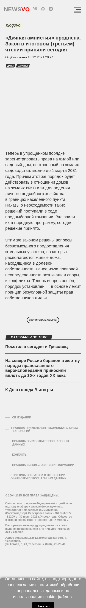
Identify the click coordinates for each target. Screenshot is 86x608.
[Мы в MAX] (43, 8)
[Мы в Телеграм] (50, 8)
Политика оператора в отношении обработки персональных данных (39, 477)
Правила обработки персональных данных (40, 443)
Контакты (19, 454)
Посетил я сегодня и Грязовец (36, 346)
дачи (10, 65)
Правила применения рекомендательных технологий (44, 429)
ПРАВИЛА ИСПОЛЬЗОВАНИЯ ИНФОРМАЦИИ (43, 465)
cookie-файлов (57, 596)
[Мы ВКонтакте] (35, 8)
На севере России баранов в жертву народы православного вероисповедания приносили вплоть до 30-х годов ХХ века (42, 368)
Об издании (21, 417)
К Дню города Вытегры (29, 389)
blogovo (13, 25)
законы (23, 65)
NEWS (17, 8)
